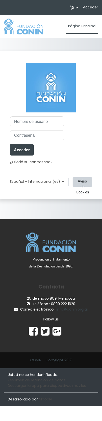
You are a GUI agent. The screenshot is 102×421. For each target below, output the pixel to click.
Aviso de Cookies (82, 183)
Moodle (45, 399)
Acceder (90, 7)
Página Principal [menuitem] (82, 26)
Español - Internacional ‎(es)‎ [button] (35, 181)
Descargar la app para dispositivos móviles (47, 385)
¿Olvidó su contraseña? (31, 161)
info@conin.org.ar (72, 309)
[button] (74, 7)
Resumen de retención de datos (37, 380)
